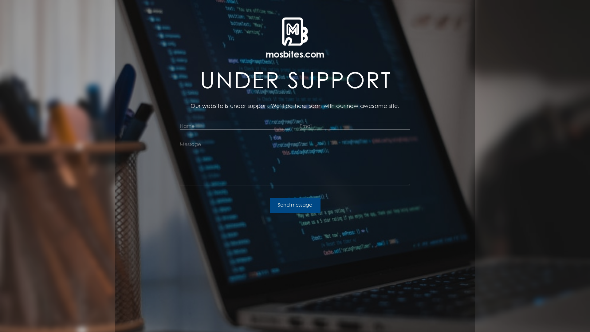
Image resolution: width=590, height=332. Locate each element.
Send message (295, 204)
